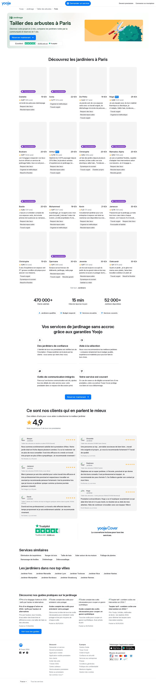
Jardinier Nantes (110, 573)
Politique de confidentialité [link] (88, 666)
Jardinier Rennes (87, 578)
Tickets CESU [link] (54, 664)
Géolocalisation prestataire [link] (58, 669)
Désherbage (47, 559)
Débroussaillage (62, 559)
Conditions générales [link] (86, 664)
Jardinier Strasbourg (68, 578)
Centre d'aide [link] (84, 647)
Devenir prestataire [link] (56, 650)
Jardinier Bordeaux (49, 578)
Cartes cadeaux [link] (54, 666)
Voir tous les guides (30, 631)
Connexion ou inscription (145, 3)
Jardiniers (82, 288)
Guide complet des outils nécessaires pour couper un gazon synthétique (91, 611)
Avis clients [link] (53, 658)
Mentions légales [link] (85, 669)
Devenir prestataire (126, 3)
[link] (20, 645)
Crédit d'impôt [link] (84, 653)
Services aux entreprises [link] (88, 658)
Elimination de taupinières (31, 555)
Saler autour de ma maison (86, 555)
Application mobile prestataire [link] (59, 655)
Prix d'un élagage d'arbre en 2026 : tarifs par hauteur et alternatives (31, 609)
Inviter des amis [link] (54, 661)
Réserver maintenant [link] (21, 37)
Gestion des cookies (86, 672)
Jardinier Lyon (60, 573)
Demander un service (79, 3)
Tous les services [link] (37, 681)
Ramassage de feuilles (30, 559)
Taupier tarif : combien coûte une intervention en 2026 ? (122, 607)
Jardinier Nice (94, 573)
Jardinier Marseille (43, 573)
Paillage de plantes (108, 555)
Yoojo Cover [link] (83, 650)
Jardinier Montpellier (29, 578)
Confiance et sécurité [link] (86, 655)
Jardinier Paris (26, 573)
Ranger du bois (51, 555)
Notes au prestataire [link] (56, 672)
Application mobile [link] (55, 653)
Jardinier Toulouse (77, 573)
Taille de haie (66, 555)
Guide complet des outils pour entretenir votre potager (61, 607)
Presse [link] (81, 661)
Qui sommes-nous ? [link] (56, 675)
